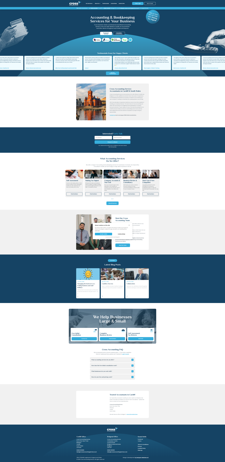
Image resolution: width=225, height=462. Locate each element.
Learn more (97, 230)
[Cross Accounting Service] (75, 3)
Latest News (114, 3)
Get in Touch (150, 3)
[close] (129, 225)
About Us (97, 3)
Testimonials (105, 3)
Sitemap (140, 450)
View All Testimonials (112, 73)
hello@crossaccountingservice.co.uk (129, 8)
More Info (140, 338)
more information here (132, 414)
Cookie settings (121, 234)
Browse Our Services (106, 33)
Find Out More (74, 194)
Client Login (138, 3)
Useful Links (122, 3)
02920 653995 (94, 8)
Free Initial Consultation (119, 33)
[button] (87, 437)
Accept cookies (103, 234)
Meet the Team (122, 245)
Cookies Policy (142, 448)
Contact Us (84, 338)
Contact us (112, 115)
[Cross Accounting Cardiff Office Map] (91, 404)
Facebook (140, 439)
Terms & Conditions (143, 444)
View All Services (112, 203)
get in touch (125, 354)
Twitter (140, 441)
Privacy (140, 446)
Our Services (89, 3)
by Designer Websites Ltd (141, 457)
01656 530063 (107, 8)
